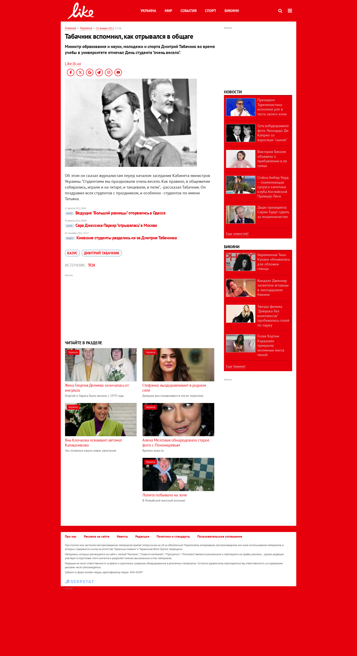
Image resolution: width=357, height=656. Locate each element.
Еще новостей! (237, 233)
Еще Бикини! (235, 366)
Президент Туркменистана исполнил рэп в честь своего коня (272, 106)
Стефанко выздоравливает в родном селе (174, 388)
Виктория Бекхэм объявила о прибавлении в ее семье (272, 158)
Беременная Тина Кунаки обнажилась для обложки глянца (273, 261)
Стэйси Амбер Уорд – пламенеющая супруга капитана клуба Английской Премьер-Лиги (273, 187)
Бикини (232, 10)
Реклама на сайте (96, 536)
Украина (148, 10)
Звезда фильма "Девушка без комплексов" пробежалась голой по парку (273, 315)
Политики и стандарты (173, 536)
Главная (70, 28)
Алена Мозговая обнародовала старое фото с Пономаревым (175, 442)
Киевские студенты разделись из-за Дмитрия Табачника (122, 238)
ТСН (91, 265)
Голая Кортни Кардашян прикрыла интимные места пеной (270, 345)
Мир (168, 10)
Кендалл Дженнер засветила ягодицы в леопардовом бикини (273, 287)
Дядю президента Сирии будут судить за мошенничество (273, 212)
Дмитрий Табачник (101, 253)
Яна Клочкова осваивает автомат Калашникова (93, 442)
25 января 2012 (105, 28)
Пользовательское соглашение (219, 536)
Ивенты (122, 536)
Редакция (142, 536)
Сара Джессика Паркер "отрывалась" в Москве (112, 225)
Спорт (210, 10)
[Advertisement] (140, 307)
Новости (233, 92)
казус (72, 253)
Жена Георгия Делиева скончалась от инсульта (97, 388)
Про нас (70, 536)
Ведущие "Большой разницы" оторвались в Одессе (116, 213)
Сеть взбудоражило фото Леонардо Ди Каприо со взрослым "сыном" (273, 132)
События (188, 10)
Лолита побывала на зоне (164, 495)
